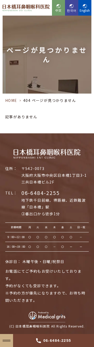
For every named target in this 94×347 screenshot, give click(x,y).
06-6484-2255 (40, 193)
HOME (11, 100)
